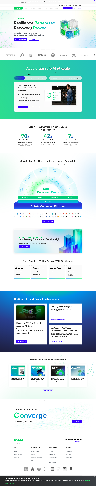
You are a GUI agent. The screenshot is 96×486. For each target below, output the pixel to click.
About (15, 450)
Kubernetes (51, 460)
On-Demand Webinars (70, 456)
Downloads (61, 5)
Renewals (33, 454)
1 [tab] (41, 50)
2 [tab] (46, 50)
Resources (39, 8)
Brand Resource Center (18, 459)
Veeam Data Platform (52, 453)
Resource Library (69, 453)
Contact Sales (66, 5)
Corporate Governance (18, 454)
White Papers (68, 454)
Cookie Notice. (88, 480)
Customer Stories (69, 457)
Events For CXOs (69, 451)
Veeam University (34, 456)
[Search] (61, 8)
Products (26, 8)
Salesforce (51, 459)
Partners (46, 8)
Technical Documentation (35, 451)
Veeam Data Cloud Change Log (36, 457)
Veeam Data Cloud (52, 454)
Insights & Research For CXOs (71, 450)
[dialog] (48, 481)
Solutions (32, 8)
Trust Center (16, 460)
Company (57, 8)
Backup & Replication (52, 462)
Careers (15, 453)
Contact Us (16, 456)
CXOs (51, 8)
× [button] (94, 476)
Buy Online (72, 5)
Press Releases (16, 457)
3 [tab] (51, 50)
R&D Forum (33, 460)
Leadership (16, 451)
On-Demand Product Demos (71, 459)
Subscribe (77, 442)
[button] (48, 483)
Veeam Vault (51, 456)
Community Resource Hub (35, 459)
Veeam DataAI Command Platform (55, 450)
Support (76, 5)
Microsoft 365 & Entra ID (53, 457)
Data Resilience (51, 451)
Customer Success (34, 453)
